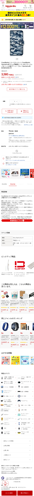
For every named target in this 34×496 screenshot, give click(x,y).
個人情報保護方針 (5, 489)
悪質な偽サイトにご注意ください (9, 473)
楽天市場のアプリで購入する (17, 89)
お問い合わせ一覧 (13, 487)
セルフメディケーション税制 (8, 471)
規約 (32, 124)
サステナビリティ (22, 487)
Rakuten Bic (11, 6)
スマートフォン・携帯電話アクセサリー (17, 10)
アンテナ (31, 10)
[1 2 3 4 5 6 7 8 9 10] (15, 101)
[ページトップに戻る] (31, 490)
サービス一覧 (4, 487)
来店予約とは (27, 124)
